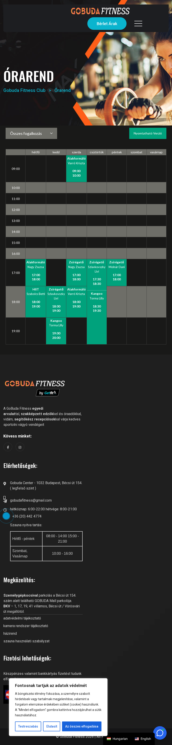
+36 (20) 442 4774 (26, 516)
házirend (10, 633)
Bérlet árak (107, 23)
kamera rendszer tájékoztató (25, 626)
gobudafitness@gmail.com (31, 500)
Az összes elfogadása (81, 726)
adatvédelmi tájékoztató (22, 618)
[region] (58, 707)
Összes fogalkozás (26, 133)
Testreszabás (28, 726)
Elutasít (51, 726)
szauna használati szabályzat (26, 641)
